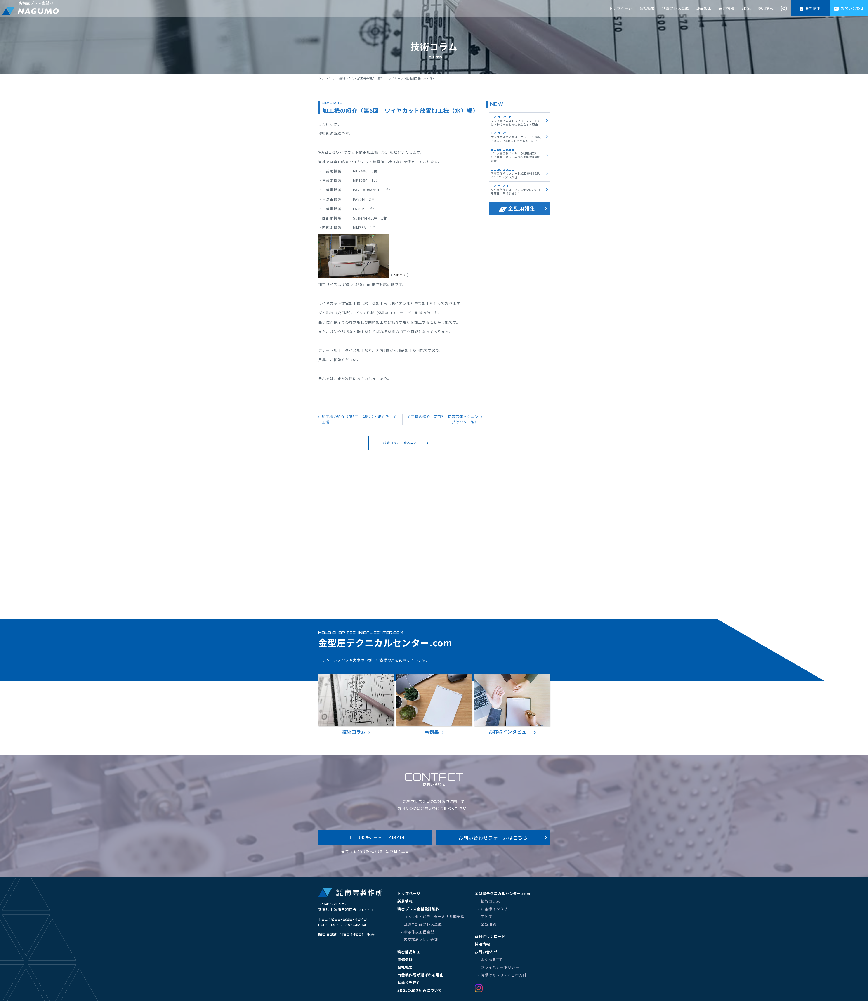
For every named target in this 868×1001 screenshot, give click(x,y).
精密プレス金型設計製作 (418, 908)
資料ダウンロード (490, 936)
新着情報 (405, 901)
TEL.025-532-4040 (375, 837)
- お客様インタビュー (496, 908)
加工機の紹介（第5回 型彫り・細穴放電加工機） (359, 419)
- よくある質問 (491, 959)
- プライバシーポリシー (498, 967)
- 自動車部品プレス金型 (421, 924)
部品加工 (704, 8)
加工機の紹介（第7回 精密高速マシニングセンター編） (443, 419)
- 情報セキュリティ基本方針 (502, 974)
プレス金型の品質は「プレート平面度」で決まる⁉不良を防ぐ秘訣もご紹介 (516, 137)
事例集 (432, 731)
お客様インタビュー (509, 731)
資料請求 (812, 8)
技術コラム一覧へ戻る (400, 443)
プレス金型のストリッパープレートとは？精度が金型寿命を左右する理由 (516, 120)
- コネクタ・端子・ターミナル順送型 (433, 916)
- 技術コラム (489, 901)
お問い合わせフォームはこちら (493, 837)
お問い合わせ (852, 8)
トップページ (620, 8)
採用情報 (766, 8)
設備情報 (726, 8)
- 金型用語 (487, 924)
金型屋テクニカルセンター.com (502, 893)
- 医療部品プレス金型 (419, 939)
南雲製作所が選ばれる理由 (420, 974)
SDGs (746, 8)
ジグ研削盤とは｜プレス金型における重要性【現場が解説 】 (516, 189)
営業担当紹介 (408, 982)
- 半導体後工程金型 (417, 932)
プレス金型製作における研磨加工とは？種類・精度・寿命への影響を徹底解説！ (516, 155)
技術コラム (346, 78)
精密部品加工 (408, 951)
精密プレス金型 (675, 8)
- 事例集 (485, 916)
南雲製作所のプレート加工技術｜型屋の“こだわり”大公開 (516, 173)
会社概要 (647, 8)
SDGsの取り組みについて (419, 990)
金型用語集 (521, 208)
